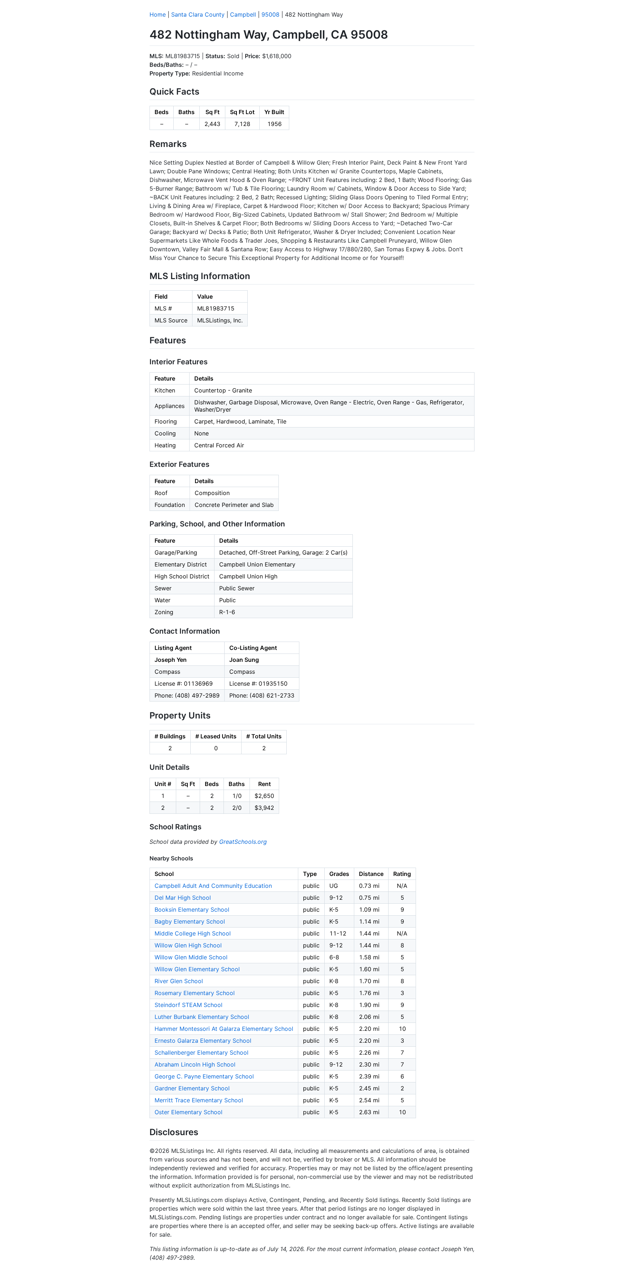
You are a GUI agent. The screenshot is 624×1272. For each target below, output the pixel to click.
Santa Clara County (198, 14)
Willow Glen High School (188, 945)
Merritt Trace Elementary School (199, 1100)
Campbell (243, 14)
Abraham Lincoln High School (195, 1064)
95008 (270, 14)
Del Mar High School (183, 897)
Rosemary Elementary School (195, 993)
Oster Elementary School (188, 1112)
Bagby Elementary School (190, 921)
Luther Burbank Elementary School (202, 1016)
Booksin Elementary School (192, 909)
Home (158, 14)
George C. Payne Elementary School (204, 1076)
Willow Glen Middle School (191, 957)
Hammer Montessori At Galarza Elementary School (224, 1028)
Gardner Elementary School (192, 1088)
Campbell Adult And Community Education (213, 885)
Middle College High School (193, 933)
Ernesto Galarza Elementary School (203, 1040)
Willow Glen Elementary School (197, 969)
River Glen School (179, 981)
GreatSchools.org (243, 841)
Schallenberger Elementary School (201, 1052)
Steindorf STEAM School (188, 1004)
